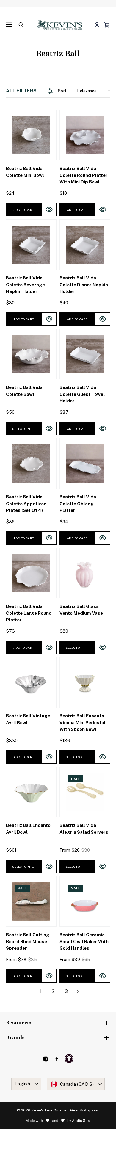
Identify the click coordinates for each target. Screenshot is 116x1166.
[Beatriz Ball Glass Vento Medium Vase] (85, 573)
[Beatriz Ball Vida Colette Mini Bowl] (31, 135)
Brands (15, 1037)
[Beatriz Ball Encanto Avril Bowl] (31, 792)
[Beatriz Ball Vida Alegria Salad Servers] (85, 792)
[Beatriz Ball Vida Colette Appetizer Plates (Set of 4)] (31, 463)
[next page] (77, 991)
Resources (19, 1022)
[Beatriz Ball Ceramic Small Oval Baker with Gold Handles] (85, 901)
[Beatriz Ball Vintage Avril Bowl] (31, 682)
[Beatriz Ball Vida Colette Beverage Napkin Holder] (31, 245)
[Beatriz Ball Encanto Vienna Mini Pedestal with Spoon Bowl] (85, 682)
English (22, 1083)
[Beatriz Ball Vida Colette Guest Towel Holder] (85, 354)
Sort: (77, 91)
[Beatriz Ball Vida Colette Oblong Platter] (85, 463)
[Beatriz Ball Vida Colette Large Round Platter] (31, 573)
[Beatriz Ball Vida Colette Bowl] (31, 354)
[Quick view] (49, 209)
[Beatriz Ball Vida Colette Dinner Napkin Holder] (85, 245)
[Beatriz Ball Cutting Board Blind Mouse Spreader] (31, 901)
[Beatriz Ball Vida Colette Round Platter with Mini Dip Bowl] (85, 135)
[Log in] (97, 25)
